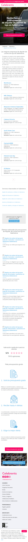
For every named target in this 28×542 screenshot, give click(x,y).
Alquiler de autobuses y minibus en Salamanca (13, 192)
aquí (2, 539)
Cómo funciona (6, 485)
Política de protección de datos (9, 517)
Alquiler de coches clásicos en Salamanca (12, 198)
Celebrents (4, 46)
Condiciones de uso (7, 515)
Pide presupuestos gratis (14, 35)
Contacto (4, 509)
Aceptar (24, 531)
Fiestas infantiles (6, 494)
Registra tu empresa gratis (14, 463)
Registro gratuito (6, 507)
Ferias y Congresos (6, 496)
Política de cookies (6, 519)
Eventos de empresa (7, 492)
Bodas (3, 489)
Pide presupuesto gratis (14, 449)
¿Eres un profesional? (14, 1)
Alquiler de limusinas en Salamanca (10, 195)
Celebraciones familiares (8, 498)
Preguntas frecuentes (7, 487)
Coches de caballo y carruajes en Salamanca (13, 205)
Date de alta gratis (14, 221)
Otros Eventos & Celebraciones (9, 501)
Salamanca (11, 46)
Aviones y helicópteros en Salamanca (11, 202)
